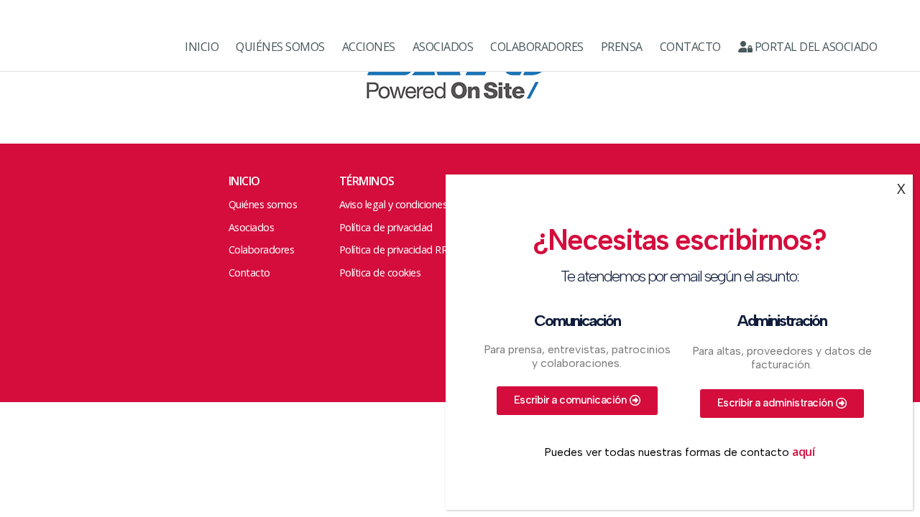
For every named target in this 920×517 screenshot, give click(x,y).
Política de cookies (380, 272)
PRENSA (622, 47)
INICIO (201, 47)
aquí (803, 452)
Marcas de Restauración (79, 47)
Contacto (249, 272)
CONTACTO (690, 47)
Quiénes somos (263, 204)
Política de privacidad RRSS (399, 249)
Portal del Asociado (814, 47)
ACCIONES (368, 47)
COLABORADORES (537, 47)
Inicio (244, 181)
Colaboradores (262, 249)
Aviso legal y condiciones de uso (409, 204)
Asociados (252, 227)
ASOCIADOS (443, 47)
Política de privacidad (386, 227)
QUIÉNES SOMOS (280, 47)
